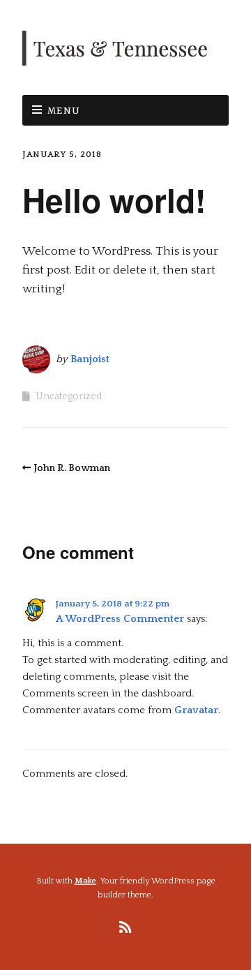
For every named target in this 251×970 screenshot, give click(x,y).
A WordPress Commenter (120, 619)
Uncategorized (69, 396)
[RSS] (126, 928)
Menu (64, 111)
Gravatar (196, 710)
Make (85, 881)
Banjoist (89, 359)
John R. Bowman (71, 468)
